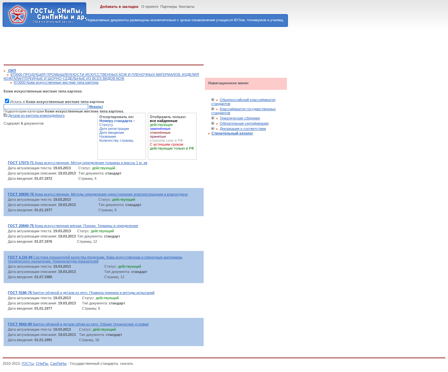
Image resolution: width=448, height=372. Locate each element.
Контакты (186, 7)
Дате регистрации (114, 129)
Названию (107, 136)
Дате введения (111, 132)
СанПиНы (58, 363)
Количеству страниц (116, 140)
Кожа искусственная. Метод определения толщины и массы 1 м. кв (77, 163)
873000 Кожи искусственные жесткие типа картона (56, 82)
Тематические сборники (240, 118)
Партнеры (168, 7)
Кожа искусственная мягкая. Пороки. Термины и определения (73, 226)
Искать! (96, 107)
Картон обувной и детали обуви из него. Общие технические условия (78, 324)
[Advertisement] (123, 44)
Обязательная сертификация (244, 123)
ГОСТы (28, 363)
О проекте (149, 7)
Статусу (106, 125)
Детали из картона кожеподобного (36, 115)
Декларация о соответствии (243, 129)
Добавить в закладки (119, 7)
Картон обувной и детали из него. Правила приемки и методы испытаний (81, 293)
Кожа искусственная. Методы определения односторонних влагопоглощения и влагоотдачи (98, 194)
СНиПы (42, 363)
